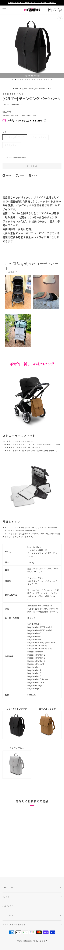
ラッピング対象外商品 (16, 157)
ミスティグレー (11, 144)
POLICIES (8, 915)
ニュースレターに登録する (14, 925)
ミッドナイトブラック (15, 137)
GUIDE (6, 897)
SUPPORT (8, 906)
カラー (5, 132)
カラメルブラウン (38, 137)
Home (15, 88)
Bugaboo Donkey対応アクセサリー (35, 88)
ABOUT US (8, 887)
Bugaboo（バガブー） (17, 93)
